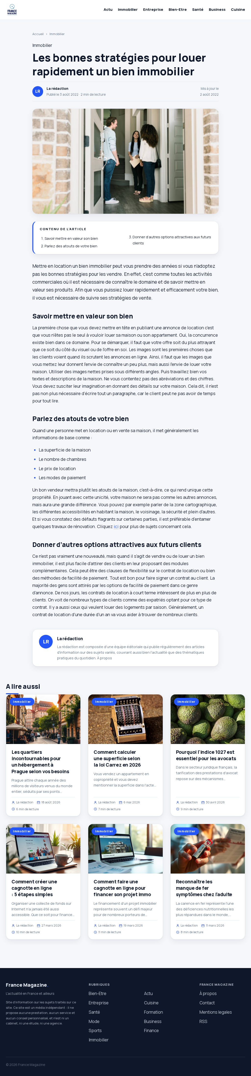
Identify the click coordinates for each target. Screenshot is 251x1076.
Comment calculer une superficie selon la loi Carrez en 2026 (117, 758)
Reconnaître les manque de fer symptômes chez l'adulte (204, 888)
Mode (94, 1021)
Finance (151, 1030)
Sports (95, 1030)
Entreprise (153, 9)
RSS (203, 1021)
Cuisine (238, 9)
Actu (108, 9)
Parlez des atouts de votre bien (71, 246)
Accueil (38, 34)
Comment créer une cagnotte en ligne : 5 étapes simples (34, 888)
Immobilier (128, 9)
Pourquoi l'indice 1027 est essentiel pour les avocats (206, 755)
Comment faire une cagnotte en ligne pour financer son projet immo (122, 888)
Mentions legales (216, 1012)
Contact (207, 1003)
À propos (104, 658)
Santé (197, 9)
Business (217, 9)
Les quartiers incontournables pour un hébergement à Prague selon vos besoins (40, 762)
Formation (153, 1012)
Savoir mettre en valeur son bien (71, 238)
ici (116, 526)
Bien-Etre (178, 9)
